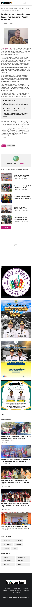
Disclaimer (26, 590)
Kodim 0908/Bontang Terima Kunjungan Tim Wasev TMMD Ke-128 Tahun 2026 (14, 109)
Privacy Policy (16, 592)
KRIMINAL (18, 544)
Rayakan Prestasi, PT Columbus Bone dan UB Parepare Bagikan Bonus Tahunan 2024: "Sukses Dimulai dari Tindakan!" (15, 104)
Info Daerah (6, 432)
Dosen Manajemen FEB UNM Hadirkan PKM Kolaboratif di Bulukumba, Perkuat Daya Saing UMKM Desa (15, 528)
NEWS (15, 548)
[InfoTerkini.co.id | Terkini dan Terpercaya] (6, 3)
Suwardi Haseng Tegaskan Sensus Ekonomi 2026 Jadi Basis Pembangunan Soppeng (22, 176)
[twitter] (5, 150)
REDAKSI (5, 590)
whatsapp (24, 587)
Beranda (3, 8)
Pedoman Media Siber (15, 590)
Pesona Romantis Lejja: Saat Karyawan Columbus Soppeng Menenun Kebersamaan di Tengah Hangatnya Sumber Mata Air (22, 186)
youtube (25, 588)
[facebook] (2, 150)
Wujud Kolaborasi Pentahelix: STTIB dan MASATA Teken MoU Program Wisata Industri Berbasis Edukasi (15, 115)
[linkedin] (14, 150)
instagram (17, 588)
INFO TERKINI (6, 540)
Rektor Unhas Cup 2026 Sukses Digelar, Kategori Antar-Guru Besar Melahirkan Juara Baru (15, 460)
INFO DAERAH (9, 8)
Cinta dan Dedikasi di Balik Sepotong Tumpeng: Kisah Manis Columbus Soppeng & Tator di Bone (22, 197)
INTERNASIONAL (7, 544)
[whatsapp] (8, 150)
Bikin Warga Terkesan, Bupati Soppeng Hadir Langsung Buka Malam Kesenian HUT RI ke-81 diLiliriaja (15, 482)
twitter (16, 587)
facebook (8, 587)
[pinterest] (11, 150)
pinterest (7, 588)
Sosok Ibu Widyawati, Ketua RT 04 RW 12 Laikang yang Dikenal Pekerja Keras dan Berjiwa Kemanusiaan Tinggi (16, 438)
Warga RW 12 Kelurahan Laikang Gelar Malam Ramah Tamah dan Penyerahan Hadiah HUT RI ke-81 (15, 505)
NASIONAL (6, 548)
